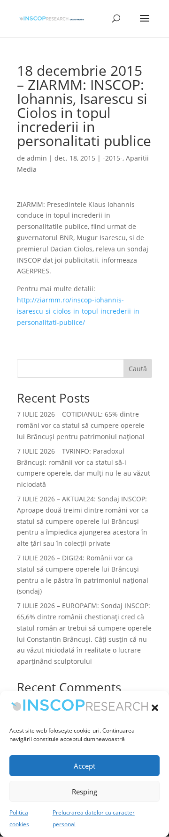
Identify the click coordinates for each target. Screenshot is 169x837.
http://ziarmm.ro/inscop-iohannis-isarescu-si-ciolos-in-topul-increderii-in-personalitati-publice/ (79, 311)
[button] (155, 707)
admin (37, 158)
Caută (138, 368)
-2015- (113, 158)
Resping (84, 791)
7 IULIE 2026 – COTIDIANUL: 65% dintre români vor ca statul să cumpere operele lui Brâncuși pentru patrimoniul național (81, 425)
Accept (84, 766)
